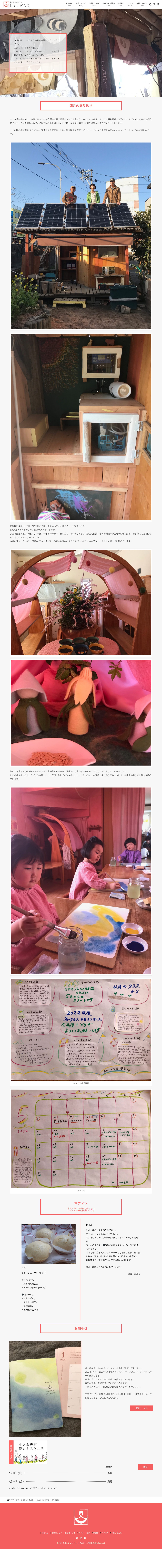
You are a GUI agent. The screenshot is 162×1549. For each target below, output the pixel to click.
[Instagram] (154, 4)
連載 (17, 1500)
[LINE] (158, 4)
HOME (11, 1500)
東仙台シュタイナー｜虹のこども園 (76, 1543)
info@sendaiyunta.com (18, 1488)
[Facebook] (150, 4)
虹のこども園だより (28, 1500)
